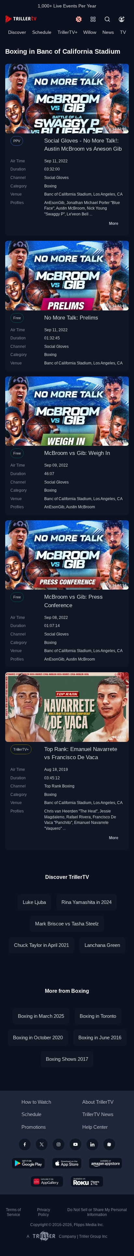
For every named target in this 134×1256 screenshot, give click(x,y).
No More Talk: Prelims (71, 318)
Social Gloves (56, 177)
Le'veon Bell (77, 214)
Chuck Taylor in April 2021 (41, 945)
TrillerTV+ (67, 32)
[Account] (121, 19)
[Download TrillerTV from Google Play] (28, 1163)
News (108, 32)
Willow (89, 32)
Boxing (50, 186)
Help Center (95, 1127)
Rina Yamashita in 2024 (86, 902)
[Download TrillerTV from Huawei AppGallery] (47, 1181)
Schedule (41, 32)
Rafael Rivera (78, 817)
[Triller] (109, 1144)
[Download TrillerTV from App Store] (66, 1163)
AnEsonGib (54, 202)
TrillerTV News (98, 1114)
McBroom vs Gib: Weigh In (77, 453)
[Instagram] (58, 1144)
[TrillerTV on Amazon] (105, 1163)
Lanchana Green (102, 945)
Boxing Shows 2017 (67, 1059)
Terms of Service (13, 1212)
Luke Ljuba (34, 902)
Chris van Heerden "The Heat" (71, 811)
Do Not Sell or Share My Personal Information (97, 1212)
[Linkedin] (92, 1144)
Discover (17, 32)
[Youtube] (75, 1144)
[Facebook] (25, 1144)
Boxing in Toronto (98, 1016)
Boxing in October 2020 (38, 1037)
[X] (41, 1144)
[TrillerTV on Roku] (87, 1181)
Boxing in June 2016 (99, 1037)
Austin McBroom (70, 208)
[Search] (107, 19)
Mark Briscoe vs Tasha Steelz (67, 923)
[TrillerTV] (20, 19)
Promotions (33, 1127)
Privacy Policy (43, 1212)
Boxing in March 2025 (41, 1016)
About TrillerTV (98, 1102)
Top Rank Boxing (59, 786)
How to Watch (36, 1102)
